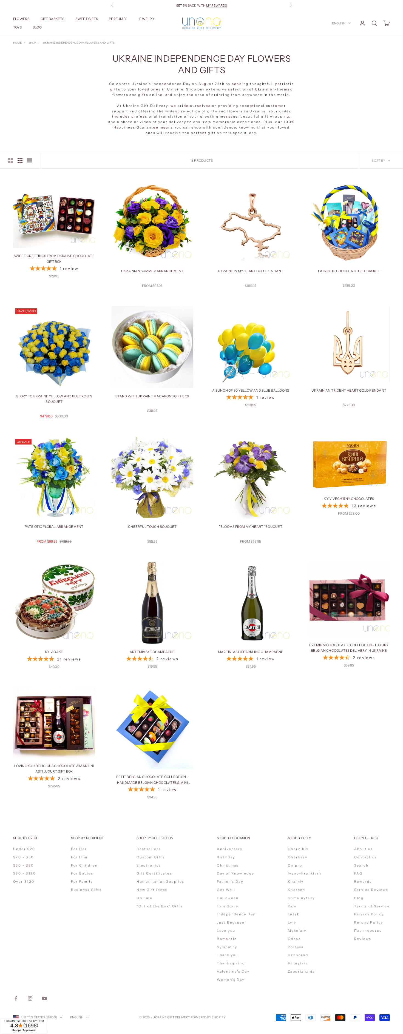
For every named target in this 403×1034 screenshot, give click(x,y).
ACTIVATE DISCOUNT (237, 1003)
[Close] (267, 938)
